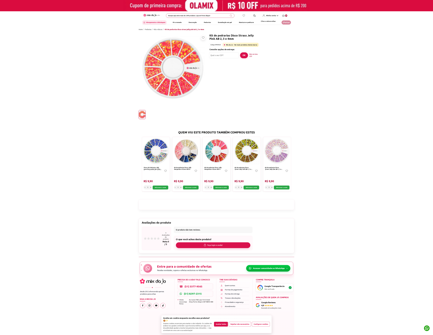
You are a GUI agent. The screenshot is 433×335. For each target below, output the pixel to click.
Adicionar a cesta (284, 54)
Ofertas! (286, 22)
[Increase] (272, 54)
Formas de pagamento (231, 289)
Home (141, 29)
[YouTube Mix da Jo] (156, 305)
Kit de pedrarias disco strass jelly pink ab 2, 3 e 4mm (184, 29)
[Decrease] (264, 54)
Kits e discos (158, 29)
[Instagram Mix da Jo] (149, 305)
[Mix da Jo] (153, 281)
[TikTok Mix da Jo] (163, 305)
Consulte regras (272, 65)
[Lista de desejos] (243, 15)
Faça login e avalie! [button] (215, 245)
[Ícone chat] (254, 15)
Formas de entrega (230, 294)
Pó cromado (177, 22)
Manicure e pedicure (246, 22)
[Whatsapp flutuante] (427, 328)
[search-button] (231, 15)
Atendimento (228, 306)
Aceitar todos (221, 324)
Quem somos (228, 285)
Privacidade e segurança (232, 302)
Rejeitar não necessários (239, 324)
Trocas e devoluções (231, 298)
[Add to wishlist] (203, 37)
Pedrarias (207, 22)
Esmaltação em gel (225, 22)
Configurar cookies (261, 324)
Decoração (193, 22)
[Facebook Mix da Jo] (142, 305)
